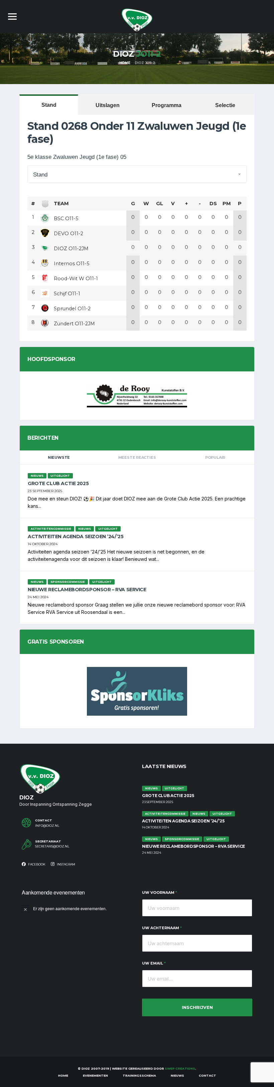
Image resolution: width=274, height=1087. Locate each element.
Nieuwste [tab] (59, 457)
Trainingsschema (139, 1075)
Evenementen (95, 1075)
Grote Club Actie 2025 (58, 483)
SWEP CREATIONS (180, 1068)
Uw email (154, 963)
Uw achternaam (162, 928)
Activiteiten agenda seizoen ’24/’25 (75, 536)
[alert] (77, 908)
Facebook (36, 864)
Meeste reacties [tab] (137, 457)
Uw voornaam (159, 892)
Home (63, 1075)
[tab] (48, 104)
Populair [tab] (215, 457)
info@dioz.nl (47, 825)
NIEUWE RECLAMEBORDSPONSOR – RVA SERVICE (87, 590)
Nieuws (177, 1075)
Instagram (65, 864)
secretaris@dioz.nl (52, 846)
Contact (207, 1075)
